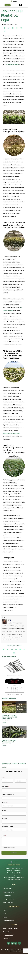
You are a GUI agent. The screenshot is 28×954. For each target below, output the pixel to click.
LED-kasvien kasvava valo (12, 64)
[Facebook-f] (8, 943)
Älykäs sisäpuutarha (8, 892)
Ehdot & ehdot (7, 932)
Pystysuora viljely (8, 902)
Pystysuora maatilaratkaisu (10, 928)
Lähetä (14, 852)
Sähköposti (5, 786)
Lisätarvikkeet (7, 895)
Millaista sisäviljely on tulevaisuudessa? (9, 741)
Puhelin (4, 810)
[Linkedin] (15, 943)
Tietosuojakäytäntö (8, 935)
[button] (8, 5)
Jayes (4, 617)
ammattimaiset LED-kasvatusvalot (11, 433)
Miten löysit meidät (7, 826)
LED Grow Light (7, 888)
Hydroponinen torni (8, 899)
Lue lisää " (4, 722)
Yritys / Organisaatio (8, 794)
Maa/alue (4, 818)
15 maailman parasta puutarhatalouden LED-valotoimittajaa (10, 717)
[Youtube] (12, 943)
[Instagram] (19, 943)
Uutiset (5, 913)
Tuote (4, 910)
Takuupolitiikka (7, 938)
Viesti (4, 835)
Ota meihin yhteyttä (8, 920)
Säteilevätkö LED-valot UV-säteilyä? (14, 763)
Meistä (5, 917)
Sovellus (4, 802)
